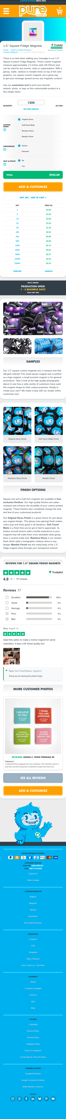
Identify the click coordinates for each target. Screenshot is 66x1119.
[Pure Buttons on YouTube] (53, 1098)
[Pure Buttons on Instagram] (12, 1098)
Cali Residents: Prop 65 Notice (33, 1057)
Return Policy (33, 1038)
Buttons (33, 897)
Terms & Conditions (33, 1051)
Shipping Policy (33, 1044)
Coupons (33, 939)
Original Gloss (27, 119)
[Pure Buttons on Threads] (19, 1098)
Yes (23, 166)
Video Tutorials (33, 959)
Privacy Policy (33, 1031)
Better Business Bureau (33, 1087)
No (23, 160)
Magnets (33, 903)
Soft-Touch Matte (28, 125)
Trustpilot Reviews (33, 1074)
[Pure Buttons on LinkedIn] (33, 1098)
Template (17, 271)
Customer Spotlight (33, 988)
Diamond (25, 151)
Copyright (33, 1024)
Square (25, 146)
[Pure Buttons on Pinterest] (46, 1098)
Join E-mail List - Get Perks (33, 965)
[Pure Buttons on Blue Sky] (39, 1098)
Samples (49, 271)
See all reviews (33, 778)
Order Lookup (33, 880)
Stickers (33, 910)
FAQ (33, 946)
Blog (33, 1008)
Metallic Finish (27, 136)
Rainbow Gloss (28, 131)
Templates (33, 952)
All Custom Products (33, 923)
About (33, 982)
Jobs (33, 1002)
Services (33, 995)
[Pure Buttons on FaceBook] (26, 1098)
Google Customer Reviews (33, 1080)
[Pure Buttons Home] (33, 11)
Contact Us (33, 874)
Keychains (33, 916)
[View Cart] (60, 11)
